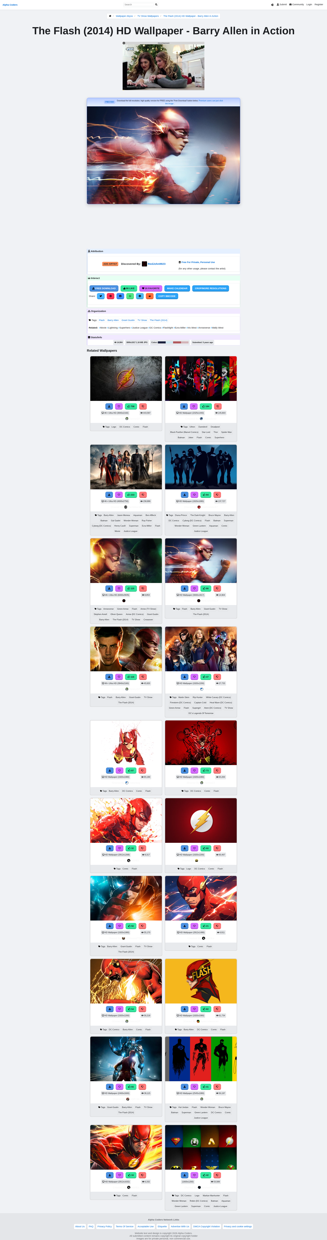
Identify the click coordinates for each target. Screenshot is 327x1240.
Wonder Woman (131, 521)
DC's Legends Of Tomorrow (201, 713)
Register (319, 4)
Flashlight (168, 327)
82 (207, 1009)
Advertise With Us (180, 1226)
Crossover (148, 620)
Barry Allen (113, 320)
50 (132, 926)
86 (207, 588)
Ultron (192, 427)
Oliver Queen (116, 614)
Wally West (217, 327)
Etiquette (162, 1226)
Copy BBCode (167, 296)
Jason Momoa (123, 515)
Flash (102, 320)
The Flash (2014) (158, 320)
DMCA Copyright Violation (206, 1226)
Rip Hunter (198, 697)
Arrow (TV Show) (148, 609)
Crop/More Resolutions (210, 288)
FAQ (91, 1226)
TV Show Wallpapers (148, 16)
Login (309, 4)
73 (207, 770)
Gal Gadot (115, 521)
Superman (133, 526)
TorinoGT (134, 418)
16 (132, 1175)
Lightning (112, 327)
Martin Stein (183, 697)
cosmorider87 (209, 507)
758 (132, 406)
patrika (135, 860)
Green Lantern (199, 526)
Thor (216, 432)
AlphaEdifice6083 (209, 860)
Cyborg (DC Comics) (101, 526)
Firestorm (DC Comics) (180, 702)
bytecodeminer (210, 1021)
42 (207, 1175)
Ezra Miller (180, 327)
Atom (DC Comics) (212, 708)
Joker (190, 437)
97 (132, 770)
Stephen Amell (100, 614)
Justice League (139, 327)
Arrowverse (204, 327)
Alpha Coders (10, 5)
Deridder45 (135, 507)
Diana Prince (181, 515)
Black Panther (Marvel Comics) (184, 432)
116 (132, 677)
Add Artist (110, 264)
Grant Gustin (128, 320)
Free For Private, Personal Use (198, 262)
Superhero (124, 327)
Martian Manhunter (211, 1196)
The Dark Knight (197, 515)
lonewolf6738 (210, 1187)
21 (207, 926)
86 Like (130, 288)
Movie (103, 327)
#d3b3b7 (185, 342)
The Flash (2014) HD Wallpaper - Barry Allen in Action (190, 16)
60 (207, 848)
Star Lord (206, 432)
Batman (181, 437)
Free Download (105, 288)
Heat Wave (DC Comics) (221, 702)
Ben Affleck (151, 515)
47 (207, 677)
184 (207, 406)
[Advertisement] (163, 226)
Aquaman (137, 515)
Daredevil (202, 427)
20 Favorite (152, 288)
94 (207, 495)
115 (132, 588)
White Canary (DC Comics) (218, 697)
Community (298, 4)
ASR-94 (134, 1099)
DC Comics (155, 327)
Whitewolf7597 (135, 938)
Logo (114, 427)
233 (132, 495)
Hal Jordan (183, 1107)
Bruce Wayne (215, 515)
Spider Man (226, 432)
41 (207, 1087)
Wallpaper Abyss (124, 16)
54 (132, 1009)
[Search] (156, 4)
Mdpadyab (210, 418)
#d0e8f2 (169, 342)
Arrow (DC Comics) (135, 614)
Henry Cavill (120, 526)
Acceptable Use (146, 1226)
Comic (136, 427)
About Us (80, 1226)
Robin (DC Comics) (199, 1201)
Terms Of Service (124, 1226)
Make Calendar (177, 288)
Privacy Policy (104, 1226)
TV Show (142, 320)
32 (132, 848)
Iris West (191, 327)
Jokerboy (209, 689)
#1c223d (162, 342)
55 (132, 1087)
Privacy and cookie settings (238, 1226)
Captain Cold (200, 702)
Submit (283, 4)
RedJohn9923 (157, 263)
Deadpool (215, 427)
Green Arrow (123, 609)
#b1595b (177, 342)
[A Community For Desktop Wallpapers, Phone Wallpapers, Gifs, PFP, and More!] (110, 16)
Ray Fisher (147, 521)
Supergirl (196, 708)
